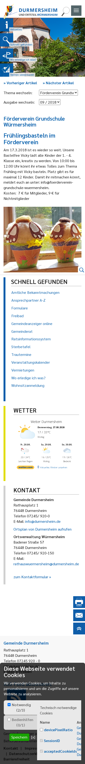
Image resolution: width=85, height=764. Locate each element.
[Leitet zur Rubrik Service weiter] (6, 55)
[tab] (20, 707)
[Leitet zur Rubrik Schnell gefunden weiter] (6, 39)
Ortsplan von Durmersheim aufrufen (42, 529)
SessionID (52, 740)
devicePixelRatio (58, 729)
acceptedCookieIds (60, 751)
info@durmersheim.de (43, 521)
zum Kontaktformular (30, 576)
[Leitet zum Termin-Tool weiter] (6, 70)
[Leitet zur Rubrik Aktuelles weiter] (6, 24)
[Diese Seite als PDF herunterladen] (79, 606)
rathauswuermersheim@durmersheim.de (46, 563)
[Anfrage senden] (79, 619)
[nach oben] (79, 632)
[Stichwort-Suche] (65, 14)
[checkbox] (9, 704)
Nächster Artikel (58, 82)
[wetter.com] (25, 468)
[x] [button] (33, 736)
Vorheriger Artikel (20, 82)
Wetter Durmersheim (46, 422)
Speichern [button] (19, 736)
